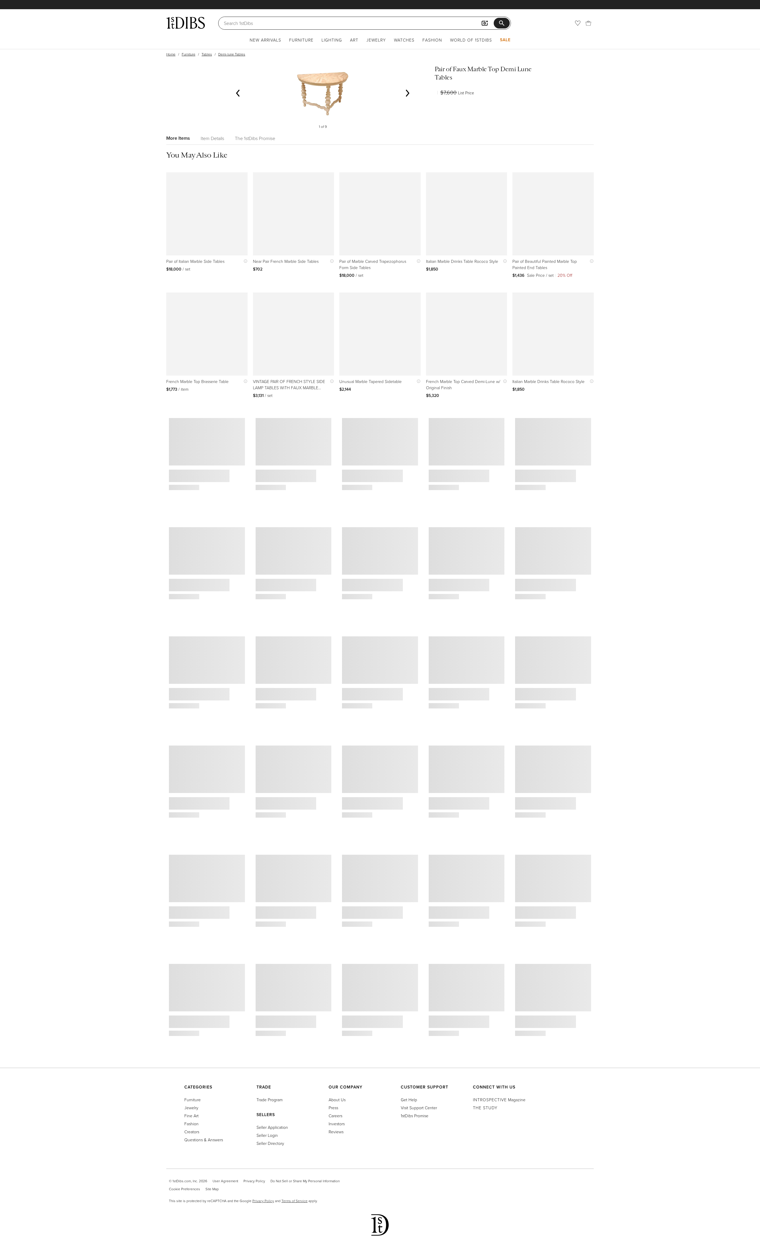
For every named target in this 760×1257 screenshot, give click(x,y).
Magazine (499, 1099)
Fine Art (191, 1115)
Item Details (212, 138)
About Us (337, 1099)
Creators (191, 1131)
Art (354, 40)
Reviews (336, 1131)
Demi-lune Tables (231, 54)
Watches (404, 40)
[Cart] (588, 23)
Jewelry (376, 40)
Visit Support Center (419, 1107)
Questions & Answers (203, 1139)
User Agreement (225, 1180)
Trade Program (269, 1099)
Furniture (301, 40)
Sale (505, 40)
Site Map (212, 1188)
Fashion (432, 40)
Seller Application (272, 1127)
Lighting (332, 40)
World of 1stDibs (471, 40)
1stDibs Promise (414, 1115)
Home (170, 54)
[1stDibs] (185, 23)
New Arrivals (265, 40)
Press (333, 1107)
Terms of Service (294, 1200)
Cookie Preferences (184, 1188)
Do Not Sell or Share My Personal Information (305, 1180)
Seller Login (267, 1135)
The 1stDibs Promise (255, 138)
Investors (337, 1123)
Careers (335, 1115)
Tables (207, 54)
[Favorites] (577, 23)
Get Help (409, 1099)
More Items (178, 138)
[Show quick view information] (244, 261)
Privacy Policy (254, 1180)
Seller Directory (270, 1143)
